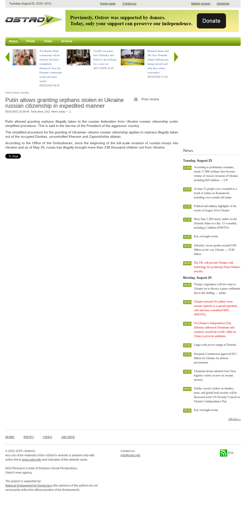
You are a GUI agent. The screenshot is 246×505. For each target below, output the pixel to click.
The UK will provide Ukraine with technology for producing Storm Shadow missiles (217, 267)
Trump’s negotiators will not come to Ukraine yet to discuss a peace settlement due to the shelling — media (217, 289)
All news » (234, 419)
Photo (29, 437)
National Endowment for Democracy (28, 485)
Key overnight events (206, 236)
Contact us (129, 3)
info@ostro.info (130, 455)
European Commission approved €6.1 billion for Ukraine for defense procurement (215, 358)
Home (9, 437)
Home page (108, 3)
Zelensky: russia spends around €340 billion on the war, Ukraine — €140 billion (215, 250)
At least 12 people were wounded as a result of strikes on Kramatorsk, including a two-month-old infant (215, 193)
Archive (68, 437)
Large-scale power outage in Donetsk (215, 344)
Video (47, 437)
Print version (150, 99)
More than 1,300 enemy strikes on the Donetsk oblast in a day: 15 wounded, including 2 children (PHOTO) (215, 223)
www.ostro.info (31, 459)
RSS (230, 453)
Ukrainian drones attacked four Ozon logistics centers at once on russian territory (215, 375)
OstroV (29, 451)
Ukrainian (223, 3)
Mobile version (200, 3)
